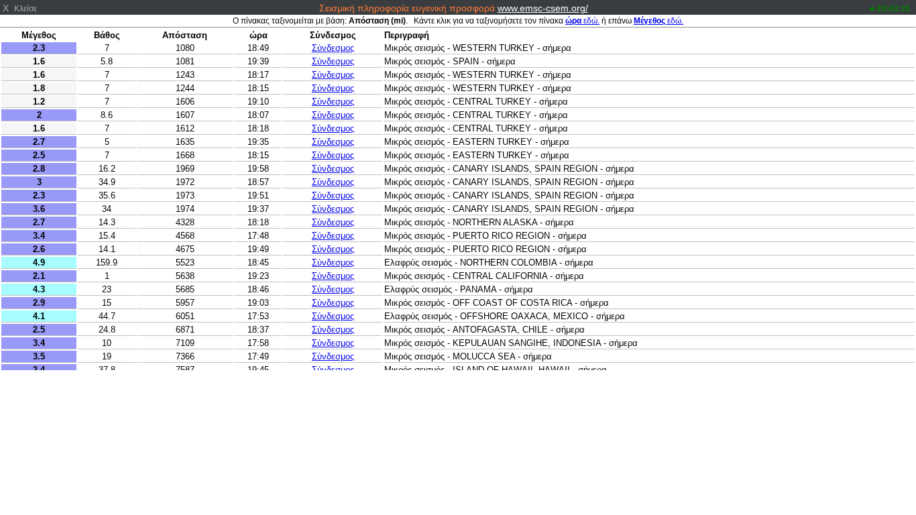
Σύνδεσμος (333, 48)
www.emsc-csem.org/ (543, 8)
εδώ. (582, 20)
